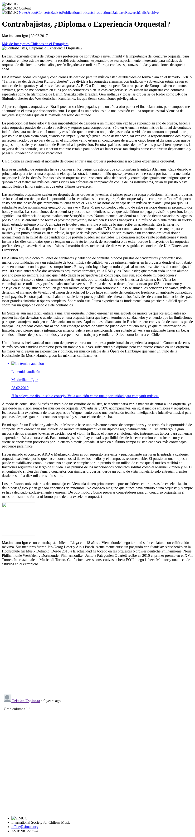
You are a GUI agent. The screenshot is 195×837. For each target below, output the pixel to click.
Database (118, 12)
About (32, 12)
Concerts (43, 12)
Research (132, 12)
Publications (65, 12)
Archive (152, 12)
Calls (142, 12)
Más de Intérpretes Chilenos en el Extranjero (35, 44)
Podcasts (86, 12)
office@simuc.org (24, 827)
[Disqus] (97, 629)
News (23, 12)
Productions (102, 12)
